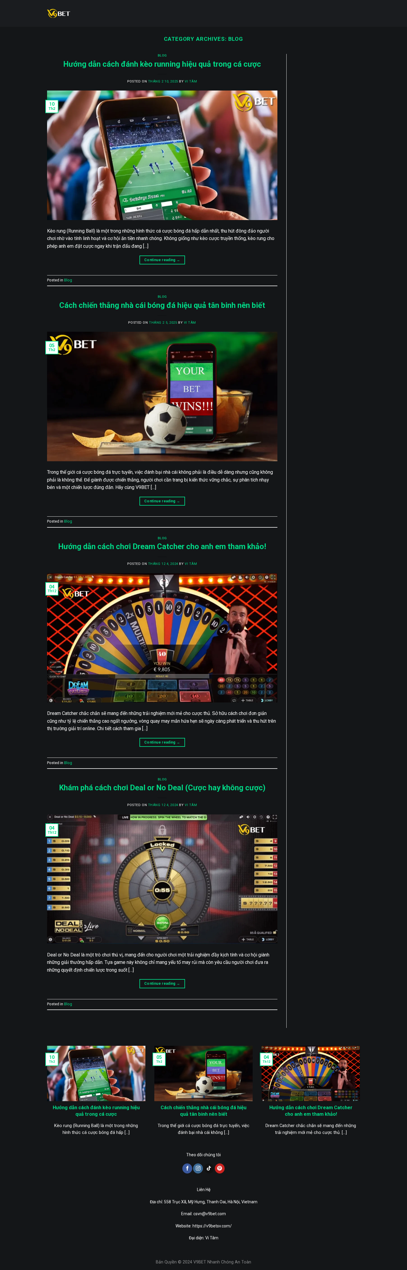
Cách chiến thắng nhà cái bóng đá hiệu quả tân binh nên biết (162, 305)
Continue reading (162, 260)
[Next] (361, 1098)
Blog (162, 55)
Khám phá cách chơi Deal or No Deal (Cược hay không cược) (162, 787)
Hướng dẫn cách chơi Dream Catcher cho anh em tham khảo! (162, 546)
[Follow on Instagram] (198, 1168)
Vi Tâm (191, 81)
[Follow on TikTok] (209, 1168)
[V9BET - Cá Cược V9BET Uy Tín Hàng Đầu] (58, 13)
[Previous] (45, 1098)
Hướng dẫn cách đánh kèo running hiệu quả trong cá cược (162, 64)
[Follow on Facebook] (187, 1168)
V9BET (199, 1262)
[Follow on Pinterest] (220, 1168)
